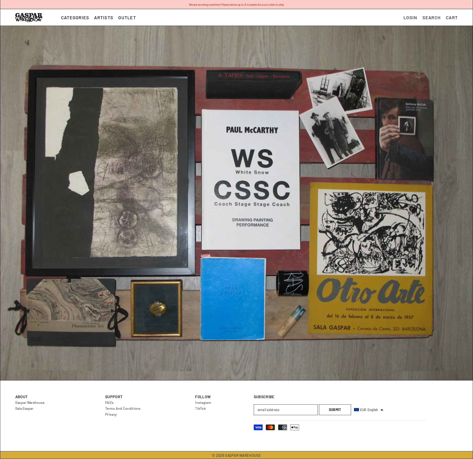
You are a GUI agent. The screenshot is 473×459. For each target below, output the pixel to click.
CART (452, 17)
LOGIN (410, 17)
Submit (335, 410)
